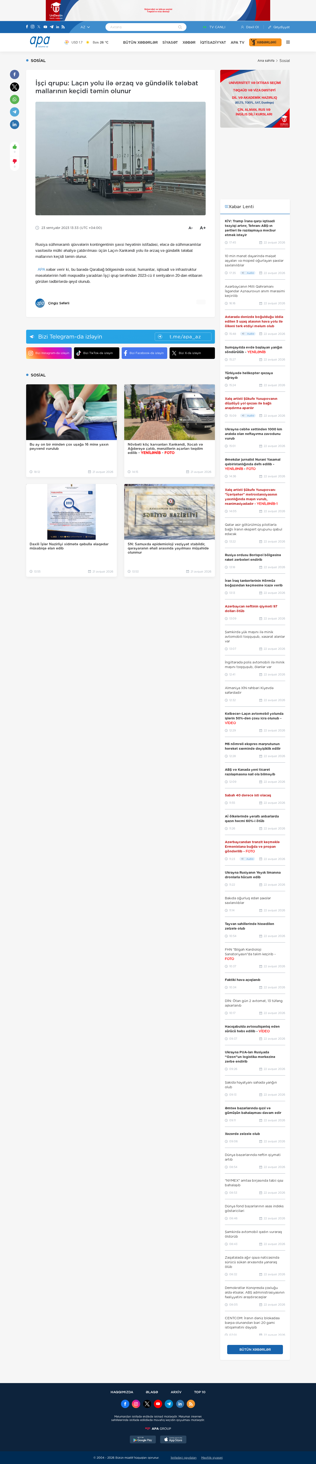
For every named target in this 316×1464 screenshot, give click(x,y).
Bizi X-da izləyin (190, 353)
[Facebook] (27, 27)
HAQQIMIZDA (122, 1392)
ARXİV (176, 1392)
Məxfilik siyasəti (212, 1457)
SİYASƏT (170, 42)
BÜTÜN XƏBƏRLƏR (140, 42)
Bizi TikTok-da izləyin (98, 353)
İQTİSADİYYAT (213, 42)
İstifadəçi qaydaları (184, 1457)
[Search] (180, 27)
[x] (147, 1404)
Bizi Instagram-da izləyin (52, 353)
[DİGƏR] (286, 42)
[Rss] (63, 27)
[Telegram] (51, 27)
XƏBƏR (189, 42)
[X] (39, 27)
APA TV (238, 42)
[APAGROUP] (158, 1428)
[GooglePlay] (143, 1440)
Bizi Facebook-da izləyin (147, 353)
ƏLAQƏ (152, 1392)
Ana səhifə (265, 60)
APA (41, 269)
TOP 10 (199, 1392)
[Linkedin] (57, 27)
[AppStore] (173, 1440)
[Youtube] (45, 27)
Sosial (284, 61)
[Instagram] (32, 27)
